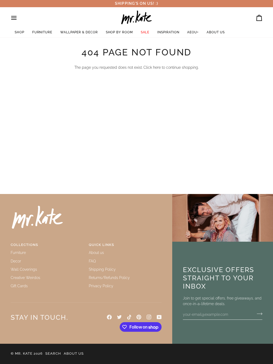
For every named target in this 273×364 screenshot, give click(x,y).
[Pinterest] (138, 317)
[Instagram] (149, 317)
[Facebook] (109, 317)
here (157, 67)
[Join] (258, 314)
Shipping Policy (102, 269)
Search (53, 353)
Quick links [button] (101, 245)
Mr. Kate (24, 353)
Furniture (18, 252)
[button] (19, 32)
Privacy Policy (101, 286)
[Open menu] (19, 18)
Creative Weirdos (25, 278)
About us (96, 252)
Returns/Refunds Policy (109, 278)
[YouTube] (159, 317)
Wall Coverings (24, 269)
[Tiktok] (129, 317)
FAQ (92, 261)
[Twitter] (119, 317)
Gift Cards (19, 286)
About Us (74, 353)
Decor (16, 261)
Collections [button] (24, 245)
